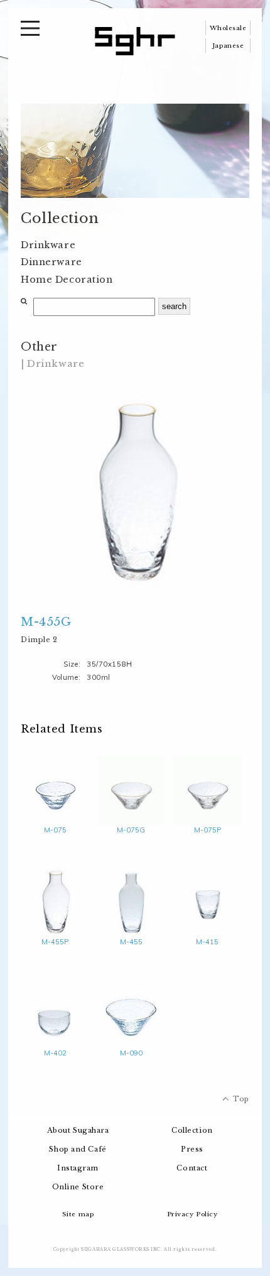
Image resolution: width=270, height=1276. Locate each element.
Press (192, 1149)
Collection (192, 1130)
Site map (78, 1214)
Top (241, 1098)
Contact (191, 1168)
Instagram (78, 1168)
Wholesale (228, 28)
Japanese (228, 45)
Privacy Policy (192, 1214)
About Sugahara (78, 1130)
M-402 (55, 1053)
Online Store (78, 1186)
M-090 (131, 1053)
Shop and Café (77, 1149)
